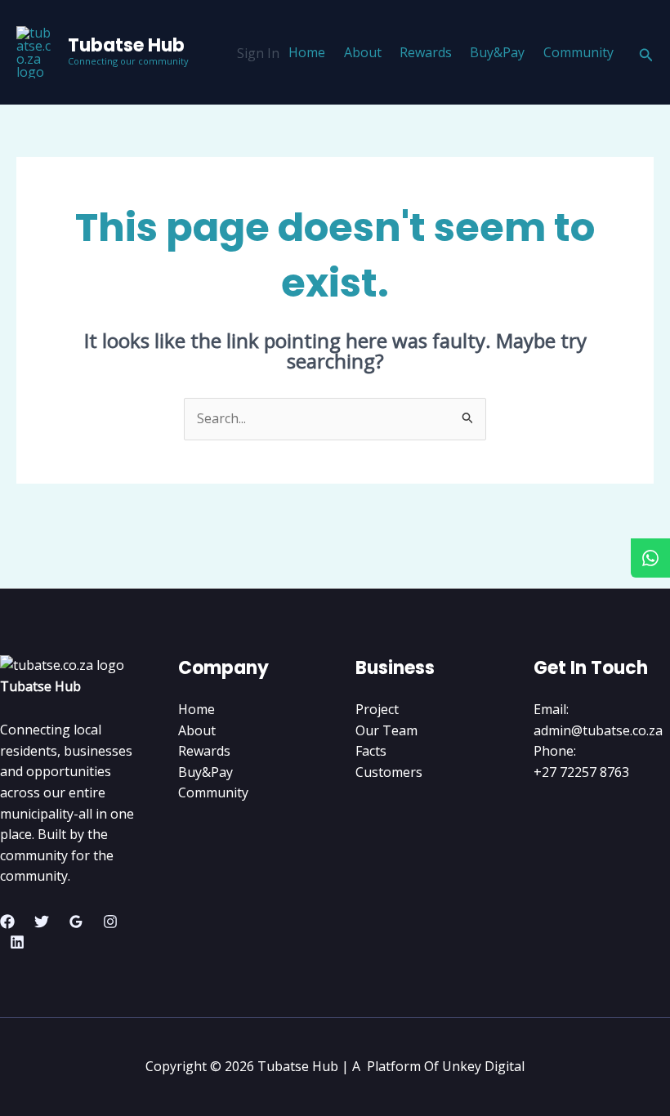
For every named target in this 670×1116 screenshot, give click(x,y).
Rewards (426, 52)
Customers (388, 772)
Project (377, 709)
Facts (370, 751)
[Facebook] (7, 921)
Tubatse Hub (126, 45)
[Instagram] (110, 921)
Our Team (386, 730)
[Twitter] (41, 921)
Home (306, 52)
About (363, 52)
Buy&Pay (497, 52)
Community (578, 52)
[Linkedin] (17, 942)
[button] (646, 52)
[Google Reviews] (76, 921)
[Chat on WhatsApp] (650, 558)
